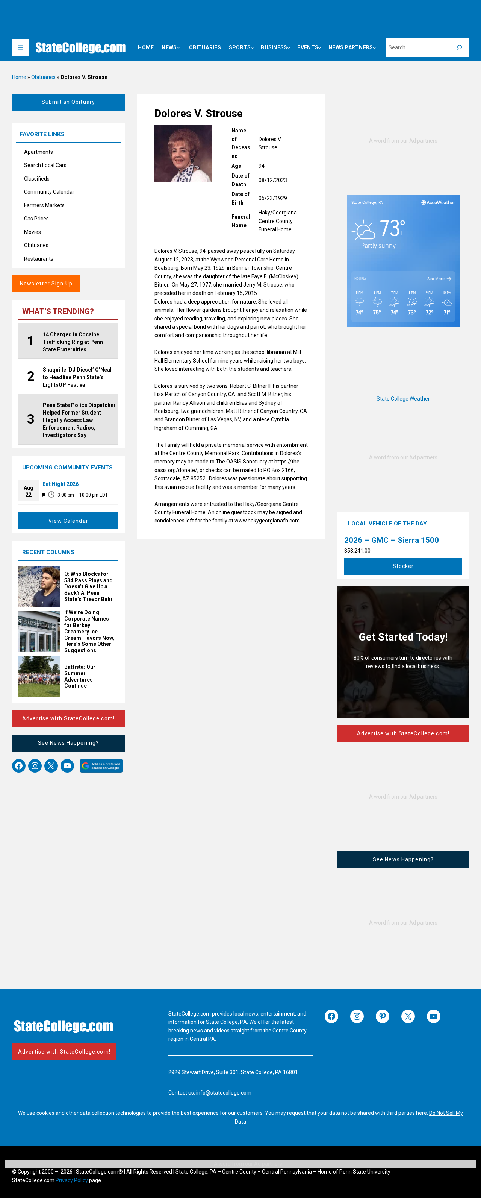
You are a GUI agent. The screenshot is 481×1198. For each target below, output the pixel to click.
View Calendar (68, 521)
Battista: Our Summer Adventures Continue (79, 676)
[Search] (459, 47)
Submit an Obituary (68, 102)
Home (19, 77)
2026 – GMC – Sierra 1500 (391, 540)
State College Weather (403, 399)
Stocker (403, 566)
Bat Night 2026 (60, 484)
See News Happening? (68, 743)
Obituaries (43, 77)
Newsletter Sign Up (46, 284)
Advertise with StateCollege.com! (68, 718)
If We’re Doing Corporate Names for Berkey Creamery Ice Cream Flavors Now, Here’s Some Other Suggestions (89, 631)
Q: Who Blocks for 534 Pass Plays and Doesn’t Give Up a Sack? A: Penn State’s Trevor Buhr (88, 586)
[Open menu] (20, 47)
